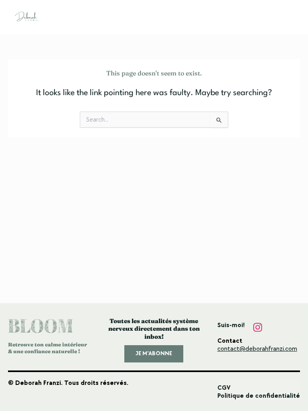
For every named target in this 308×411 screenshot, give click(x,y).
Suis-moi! (231, 325)
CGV (224, 388)
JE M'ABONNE (154, 353)
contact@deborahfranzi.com (257, 349)
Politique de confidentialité (258, 396)
